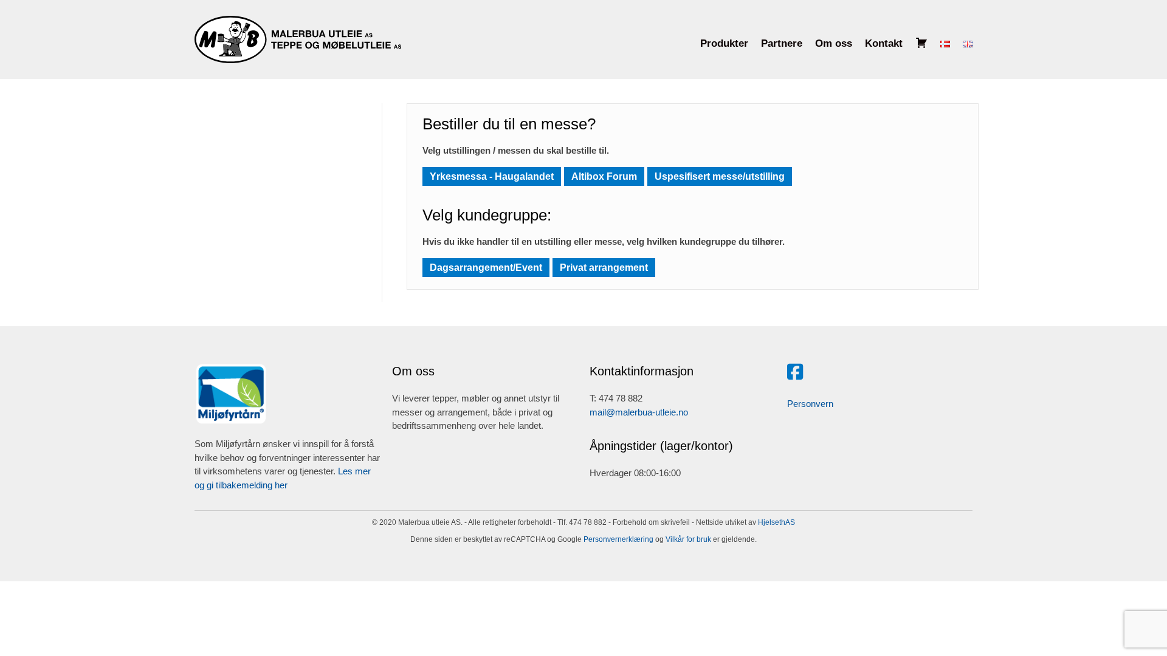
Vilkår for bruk (687, 539)
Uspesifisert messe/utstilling (720, 176)
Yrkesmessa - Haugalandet (492, 176)
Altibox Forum (604, 176)
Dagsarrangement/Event (486, 267)
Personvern (810, 403)
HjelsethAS (776, 522)
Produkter (724, 43)
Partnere (781, 43)
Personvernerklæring (617, 539)
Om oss (833, 43)
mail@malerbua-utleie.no (639, 412)
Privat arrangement (604, 267)
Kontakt (884, 43)
